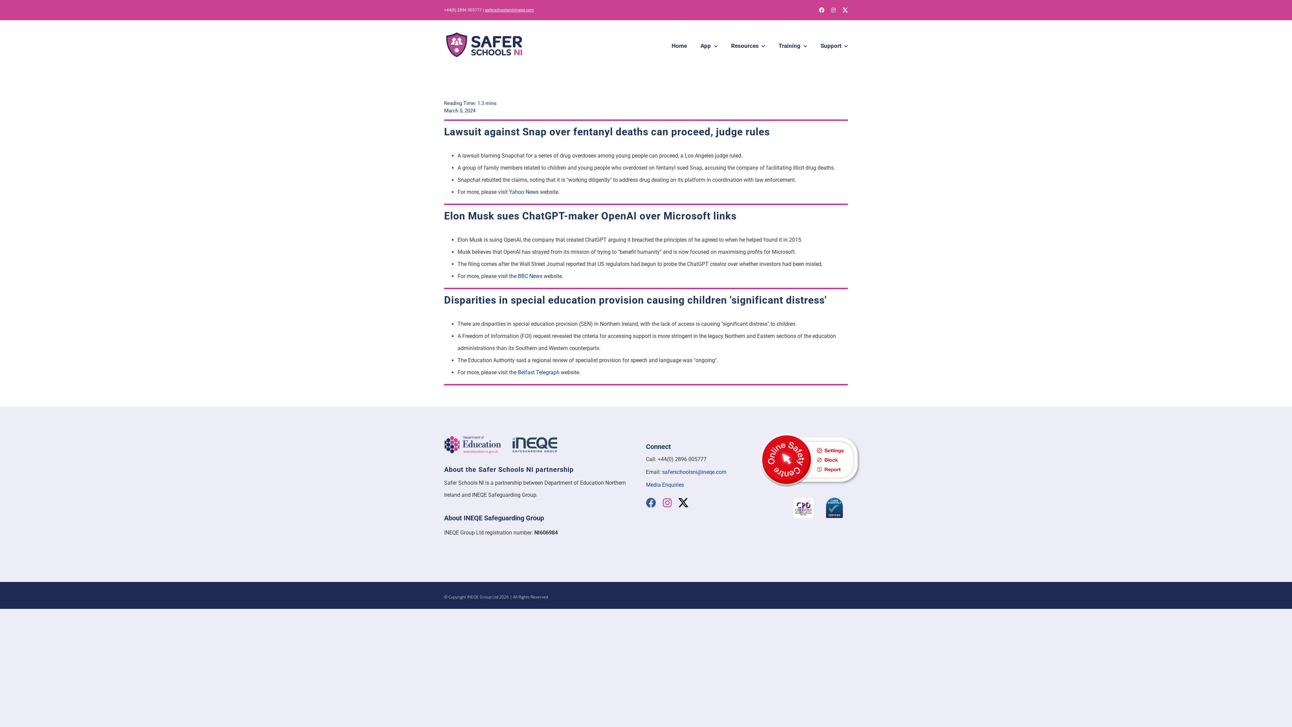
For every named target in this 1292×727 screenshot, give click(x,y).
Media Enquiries (665, 485)
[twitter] (845, 10)
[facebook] (821, 10)
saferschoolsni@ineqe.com (509, 10)
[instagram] (833, 10)
